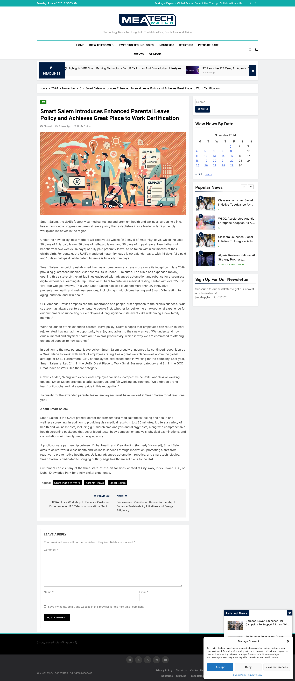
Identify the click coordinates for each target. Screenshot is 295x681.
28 (223, 165)
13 (214, 156)
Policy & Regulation (232, 264)
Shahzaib (48, 126)
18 (197, 160)
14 (223, 156)
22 (232, 160)
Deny (248, 667)
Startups (186, 45)
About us (181, 670)
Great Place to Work (67, 482)
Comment (51, 549)
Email (144, 592)
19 (205, 160)
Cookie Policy (239, 675)
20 (214, 160)
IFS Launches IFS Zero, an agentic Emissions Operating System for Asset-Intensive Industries (210, 68)
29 (232, 165)
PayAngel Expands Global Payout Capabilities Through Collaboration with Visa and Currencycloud (198, 3)
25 (197, 165)
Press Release (208, 45)
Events (139, 54)
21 (223, 160)
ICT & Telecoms (100, 45)
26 (206, 165)
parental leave (95, 482)
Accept (220, 667)
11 (197, 156)
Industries (166, 45)
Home (80, 45)
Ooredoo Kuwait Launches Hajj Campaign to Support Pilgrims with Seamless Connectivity (267, 624)
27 (214, 165)
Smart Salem (117, 482)
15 (231, 156)
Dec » (208, 174)
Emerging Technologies (136, 45)
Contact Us (196, 670)
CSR (43, 102)
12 (205, 156)
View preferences (277, 667)
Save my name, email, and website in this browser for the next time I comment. (96, 606)
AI (219, 209)
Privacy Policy (255, 675)
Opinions (155, 54)
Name (49, 592)
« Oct (198, 174)
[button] (288, 641)
